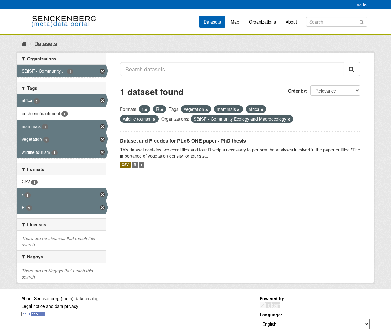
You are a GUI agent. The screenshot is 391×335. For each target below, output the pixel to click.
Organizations (262, 22)
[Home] (24, 43)
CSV (125, 164)
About (291, 22)
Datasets (212, 22)
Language (270, 314)
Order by (297, 91)
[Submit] (361, 21)
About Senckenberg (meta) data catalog (60, 298)
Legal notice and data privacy (49, 306)
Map (235, 22)
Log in (360, 5)
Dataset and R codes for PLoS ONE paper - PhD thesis (183, 140)
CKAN (270, 305)
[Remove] (145, 109)
